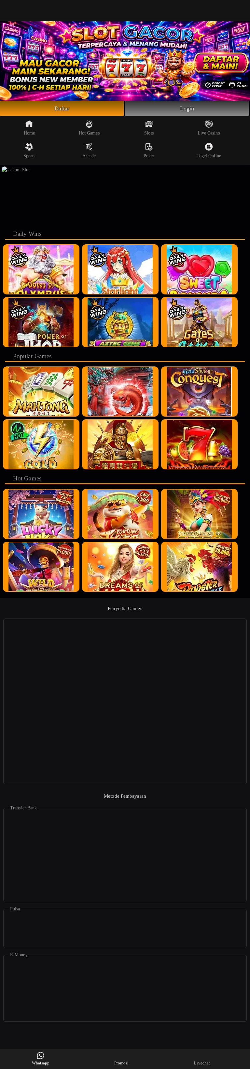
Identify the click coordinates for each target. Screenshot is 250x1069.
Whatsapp (41, 1063)
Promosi (121, 1063)
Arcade (89, 155)
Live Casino (209, 133)
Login (187, 108)
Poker (149, 155)
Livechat (202, 1063)
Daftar (62, 108)
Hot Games (89, 133)
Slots (149, 133)
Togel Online (209, 155)
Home (29, 133)
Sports (29, 155)
